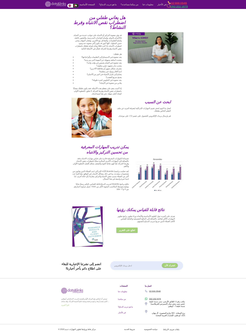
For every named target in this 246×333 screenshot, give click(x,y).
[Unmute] (135, 59)
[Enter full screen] (179, 59)
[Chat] (168, 6)
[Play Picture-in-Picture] (175, 59)
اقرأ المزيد (65, 305)
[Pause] (131, 59)
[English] (70, 6)
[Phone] (169, 2)
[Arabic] (76, 6)
